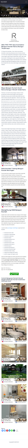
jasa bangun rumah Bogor (13, 227)
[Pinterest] (7, 431)
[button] (26, 2)
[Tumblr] (14, 431)
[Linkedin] (9, 431)
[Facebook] (2, 431)
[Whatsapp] (12, 431)
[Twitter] (5, 431)
